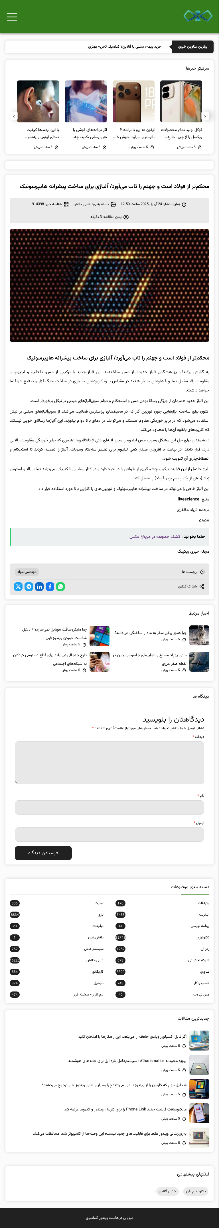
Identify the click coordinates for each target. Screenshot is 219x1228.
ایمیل (199, 823)
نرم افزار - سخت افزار (58, 994)
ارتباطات (163, 903)
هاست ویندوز (109, 1218)
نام (200, 796)
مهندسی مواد (26, 572)
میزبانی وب (164, 994)
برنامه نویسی (164, 926)
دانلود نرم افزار (196, 1191)
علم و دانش (82, 204)
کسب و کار (163, 983)
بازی (57, 915)
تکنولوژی (162, 937)
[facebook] (50, 586)
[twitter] (18, 586)
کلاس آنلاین (167, 1191)
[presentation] (205, 116)
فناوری (163, 972)
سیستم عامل (58, 949)
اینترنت (163, 915)
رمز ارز (163, 949)
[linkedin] (39, 586)
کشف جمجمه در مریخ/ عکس (154, 537)
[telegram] (29, 586)
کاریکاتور (58, 972)
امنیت (58, 903)
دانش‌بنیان (59, 937)
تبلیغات (58, 926)
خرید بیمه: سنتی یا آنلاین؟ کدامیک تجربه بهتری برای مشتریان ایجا (110, 47)
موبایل (58, 983)
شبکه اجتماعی (163, 960)
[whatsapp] (60, 586)
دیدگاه (198, 737)
